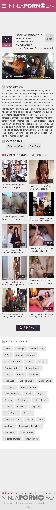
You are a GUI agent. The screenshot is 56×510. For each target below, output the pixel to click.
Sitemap (8, 503)
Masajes (42, 361)
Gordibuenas (23, 400)
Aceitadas (8, 426)
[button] (4, 6)
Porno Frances (11, 413)
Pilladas (7, 374)
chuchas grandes (12, 438)
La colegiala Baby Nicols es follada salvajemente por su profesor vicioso (13, 283)
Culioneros (9, 432)
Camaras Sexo (36, 348)
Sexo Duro (35, 146)
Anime (7, 348)
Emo (40, 419)
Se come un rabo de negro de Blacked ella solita (41, 249)
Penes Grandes (33, 368)
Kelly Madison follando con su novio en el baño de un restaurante (40, 281)
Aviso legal (43, 503)
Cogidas (40, 393)
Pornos (20, 374)
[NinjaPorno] (31, 5)
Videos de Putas (11, 393)
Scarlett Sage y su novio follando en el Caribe (13, 218)
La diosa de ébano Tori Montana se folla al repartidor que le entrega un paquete (41, 187)
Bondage (20, 348)
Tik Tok (29, 419)
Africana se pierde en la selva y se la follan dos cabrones (12, 315)
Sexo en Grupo (27, 380)
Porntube (33, 374)
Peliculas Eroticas (12, 368)
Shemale (28, 413)
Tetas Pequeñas (28, 387)
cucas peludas (26, 432)
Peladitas (21, 406)
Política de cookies (24, 503)
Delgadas (35, 406)
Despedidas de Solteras (30, 426)
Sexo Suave (9, 387)
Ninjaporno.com (10, 493)
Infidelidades (40, 400)
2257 (27, 507)
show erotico (32, 438)
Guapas (7, 406)
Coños (7, 355)
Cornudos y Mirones (25, 355)
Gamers (8, 400)
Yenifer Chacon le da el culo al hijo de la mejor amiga (12, 251)
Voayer (28, 393)
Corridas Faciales (12, 361)
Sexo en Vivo (45, 380)
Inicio (18, 48)
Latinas (29, 361)
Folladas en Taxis (32, 48)
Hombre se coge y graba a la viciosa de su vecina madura (41, 219)
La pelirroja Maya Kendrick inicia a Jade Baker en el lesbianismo (41, 315)
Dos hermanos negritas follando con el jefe (13, 186)
